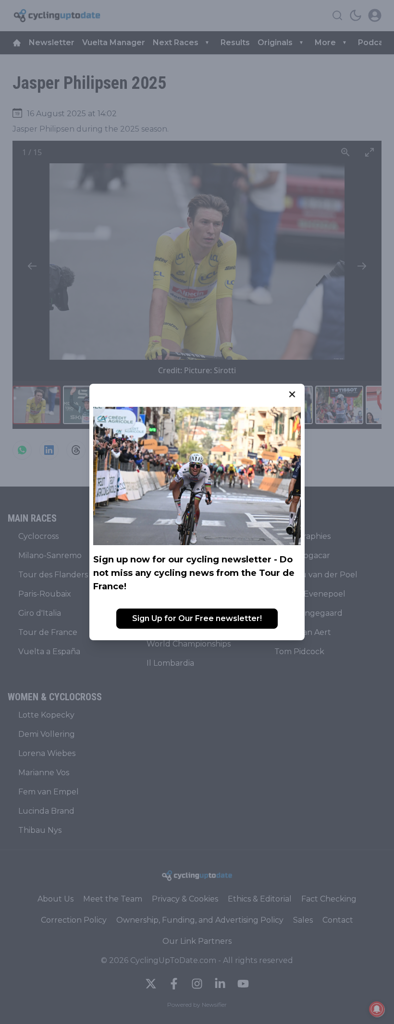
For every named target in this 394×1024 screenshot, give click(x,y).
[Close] (292, 394)
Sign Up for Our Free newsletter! (197, 618)
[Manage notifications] (376, 1009)
